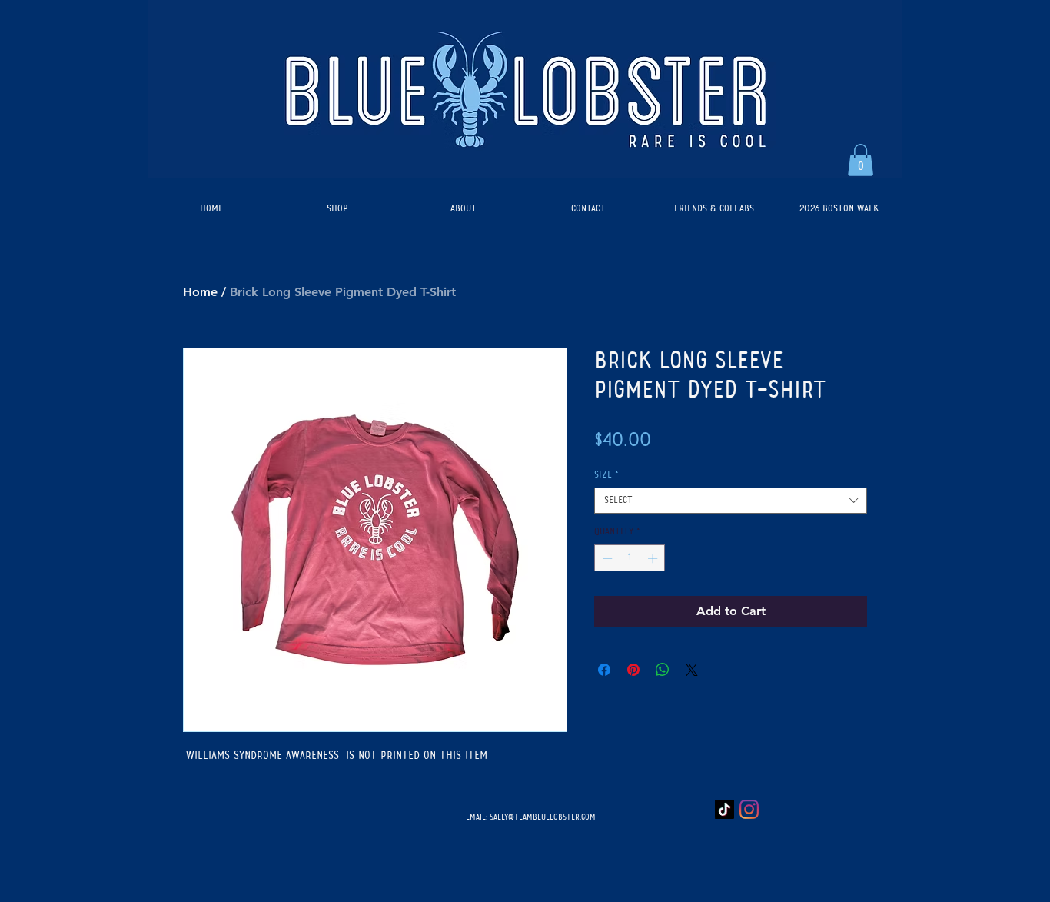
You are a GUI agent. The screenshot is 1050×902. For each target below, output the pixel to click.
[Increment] (654, 558)
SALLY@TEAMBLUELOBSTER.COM (543, 817)
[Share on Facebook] (604, 670)
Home (200, 292)
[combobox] (730, 501)
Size (606, 475)
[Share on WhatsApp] (662, 670)
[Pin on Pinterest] (633, 670)
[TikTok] (724, 809)
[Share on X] (692, 670)
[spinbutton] (630, 558)
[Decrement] (605, 558)
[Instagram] (749, 809)
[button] (860, 160)
